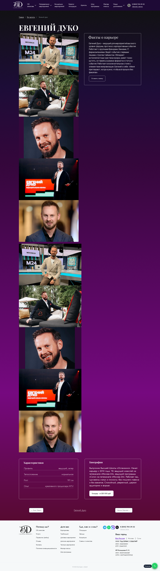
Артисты (84, 5)
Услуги (38, 534)
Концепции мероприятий (59, 5)
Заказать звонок (137, 7)
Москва (131, 538)
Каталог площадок (72, 5)
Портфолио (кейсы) (42, 538)
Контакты (39, 545)
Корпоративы (64, 530)
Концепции (83, 538)
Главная (21, 17)
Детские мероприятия (67, 541)
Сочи (139, 538)
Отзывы (38, 541)
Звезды (81, 534)
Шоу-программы (65, 552)
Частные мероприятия (67, 545)
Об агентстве (40, 530)
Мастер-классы (65, 548)
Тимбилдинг (64, 534)
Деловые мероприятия (67, 538)
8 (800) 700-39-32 (138, 4)
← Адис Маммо (36, 510)
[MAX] (112, 527)
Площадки (82, 530)
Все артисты (31, 17)
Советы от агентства (85, 541)
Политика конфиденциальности (46, 548)
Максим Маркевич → (123, 510)
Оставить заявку (97, 78)
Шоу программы (95, 5)
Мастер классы (106, 5)
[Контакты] (154, 565)
